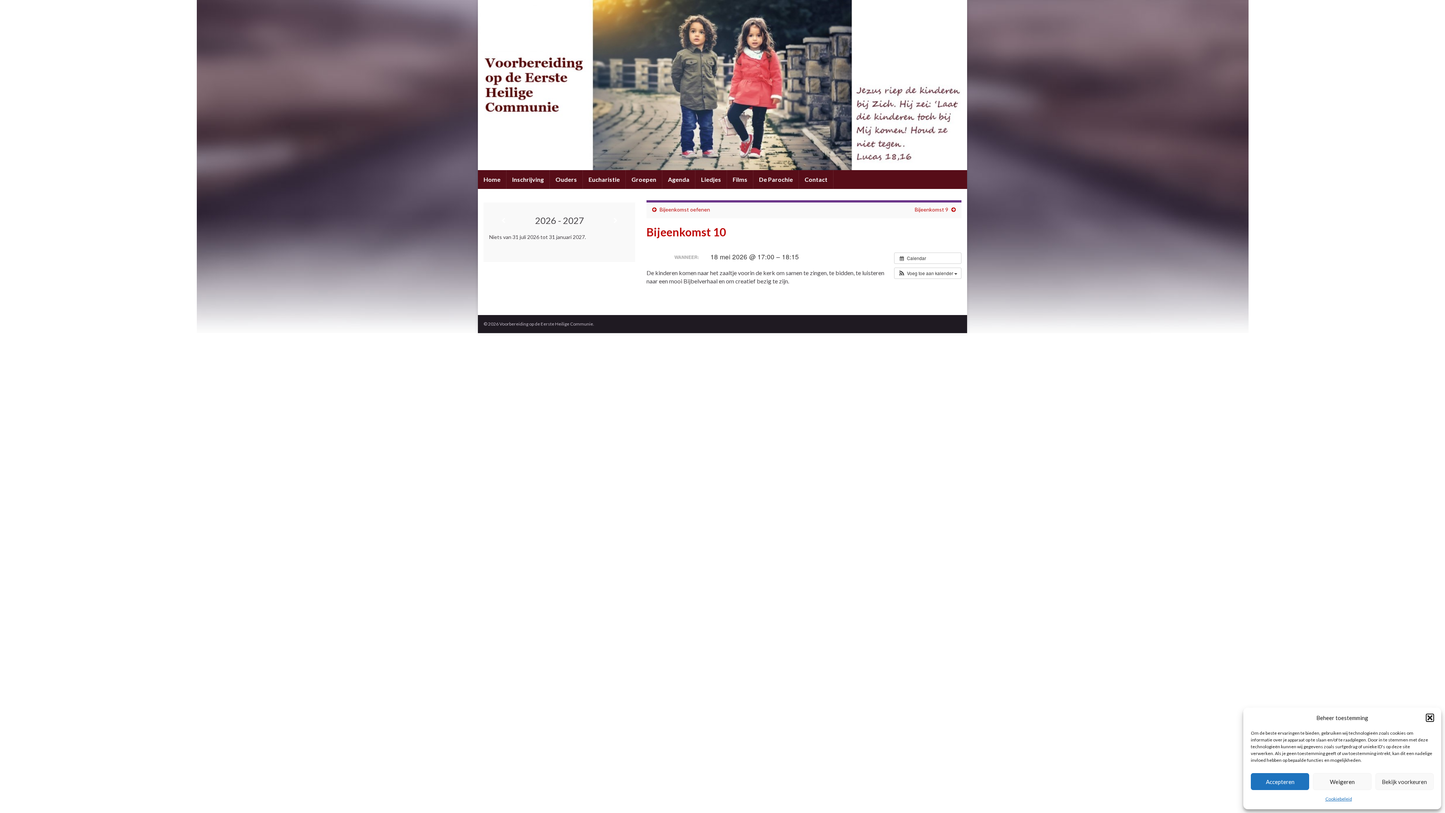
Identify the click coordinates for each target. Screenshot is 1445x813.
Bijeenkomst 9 (931, 209)
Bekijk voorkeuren (1404, 781)
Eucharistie (604, 179)
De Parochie (776, 179)
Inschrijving (528, 179)
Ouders (566, 179)
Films (740, 179)
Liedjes (711, 179)
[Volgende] (616, 220)
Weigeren (1342, 781)
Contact (816, 179)
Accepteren (1280, 781)
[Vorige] (503, 220)
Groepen (643, 179)
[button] (1430, 718)
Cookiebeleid (1338, 799)
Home (492, 179)
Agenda (678, 179)
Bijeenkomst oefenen (685, 209)
